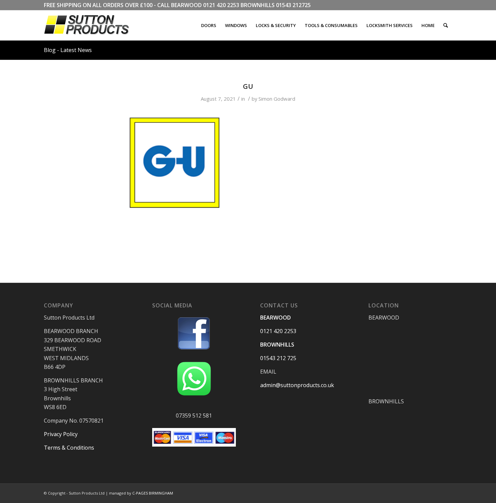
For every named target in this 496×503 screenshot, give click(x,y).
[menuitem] (209, 25)
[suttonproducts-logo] (93, 25)
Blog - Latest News (68, 50)
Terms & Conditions (69, 447)
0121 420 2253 (221, 5)
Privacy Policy (61, 434)
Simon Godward (276, 98)
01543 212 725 (278, 358)
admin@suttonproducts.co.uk (297, 385)
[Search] (445, 25)
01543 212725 (293, 5)
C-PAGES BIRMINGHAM (152, 493)
